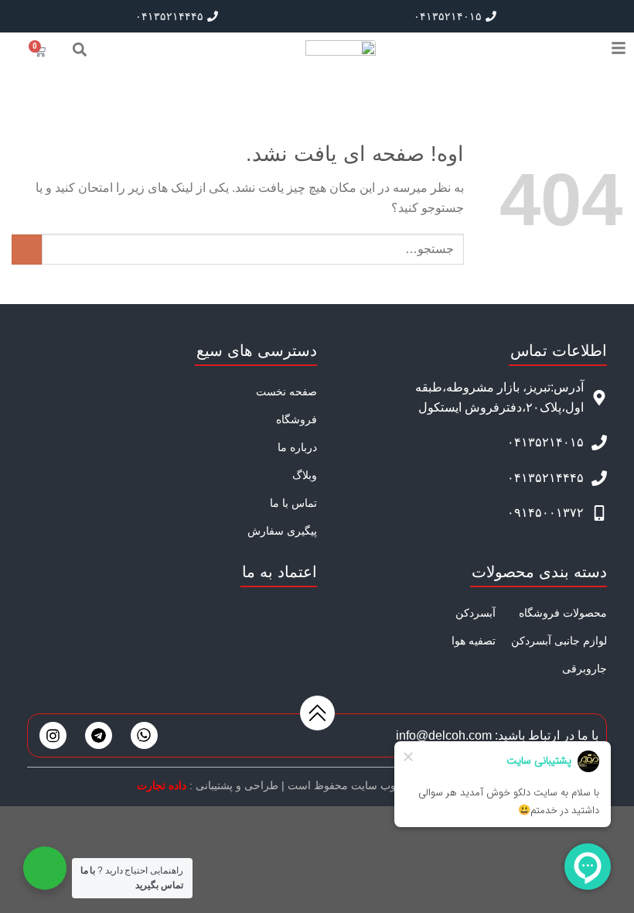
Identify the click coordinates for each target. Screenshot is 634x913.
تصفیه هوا (474, 640)
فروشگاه (296, 419)
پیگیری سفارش (282, 531)
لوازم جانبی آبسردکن (559, 640)
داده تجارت (161, 785)
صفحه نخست (286, 391)
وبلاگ (304, 475)
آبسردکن (475, 613)
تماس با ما (293, 503)
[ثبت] (27, 249)
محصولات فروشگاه (563, 613)
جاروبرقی (584, 668)
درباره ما (297, 447)
